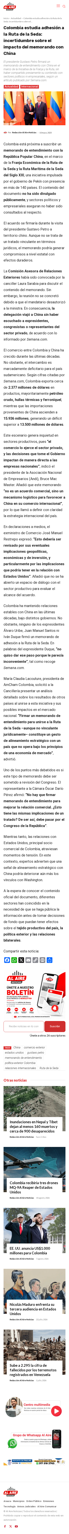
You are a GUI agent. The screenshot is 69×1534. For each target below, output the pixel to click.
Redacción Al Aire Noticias (24, 132)
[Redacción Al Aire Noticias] (6, 132)
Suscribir (55, 1026)
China (16, 1047)
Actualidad (16, 18)
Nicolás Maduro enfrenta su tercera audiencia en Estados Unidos (33, 1309)
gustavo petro (35, 1052)
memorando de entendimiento (23, 1057)
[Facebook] (5, 1526)
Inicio (6, 18)
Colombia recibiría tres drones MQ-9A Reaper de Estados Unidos (34, 1187)
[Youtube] (16, 1526)
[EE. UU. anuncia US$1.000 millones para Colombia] (34, 1230)
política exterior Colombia (20, 1063)
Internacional (29, 86)
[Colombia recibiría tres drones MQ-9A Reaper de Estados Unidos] (34, 1169)
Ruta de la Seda (49, 1068)
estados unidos (14, 1052)
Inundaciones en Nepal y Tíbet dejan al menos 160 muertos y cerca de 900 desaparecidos (34, 1126)
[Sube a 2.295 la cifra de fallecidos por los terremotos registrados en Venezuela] (34, 1352)
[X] (10, 1526)
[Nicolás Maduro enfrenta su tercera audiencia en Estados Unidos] (34, 1291)
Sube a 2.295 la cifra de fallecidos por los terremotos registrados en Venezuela (33, 1370)
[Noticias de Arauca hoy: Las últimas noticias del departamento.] (34, 1491)
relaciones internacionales (20, 1068)
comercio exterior (34, 1047)
